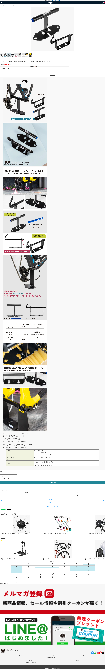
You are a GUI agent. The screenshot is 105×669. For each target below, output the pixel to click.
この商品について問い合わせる (52, 506)
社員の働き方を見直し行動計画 (31, 662)
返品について (52, 502)
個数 (1, 471)
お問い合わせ (20, 655)
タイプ (1, 476)
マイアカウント (51, 655)
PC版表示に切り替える (29, 660)
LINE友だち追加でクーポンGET (56, 0)
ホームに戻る (77, 660)
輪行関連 (2, 70)
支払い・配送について (52, 499)
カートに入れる (53, 482)
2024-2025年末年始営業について (52, 657)
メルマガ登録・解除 (83, 655)
